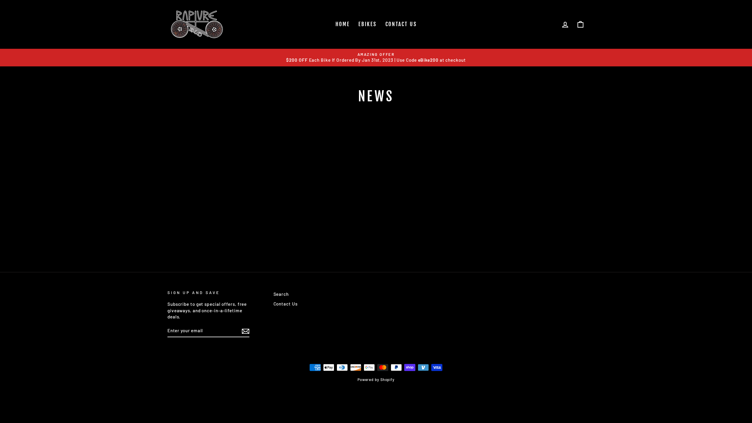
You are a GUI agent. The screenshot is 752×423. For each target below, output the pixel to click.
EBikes (367, 24)
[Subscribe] (245, 331)
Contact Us (401, 24)
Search (281, 294)
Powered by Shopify (376, 379)
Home (342, 24)
